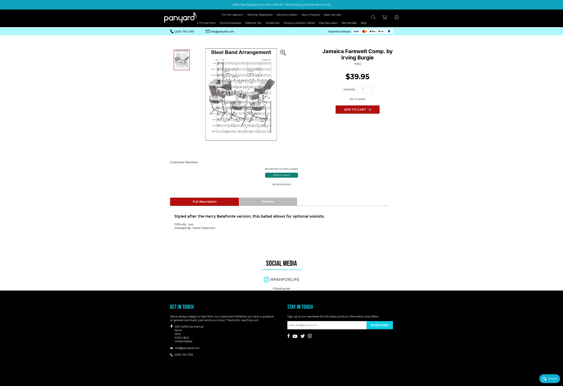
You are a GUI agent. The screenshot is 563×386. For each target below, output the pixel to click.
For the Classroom (232, 14)
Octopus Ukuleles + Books (299, 23)
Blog (363, 23)
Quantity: (349, 89)
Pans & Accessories (230, 23)
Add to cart (355, 109)
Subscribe (380, 325)
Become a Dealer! (287, 14)
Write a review (281, 175)
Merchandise (349, 23)
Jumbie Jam (272, 23)
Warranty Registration (260, 14)
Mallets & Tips (253, 23)
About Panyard (311, 14)
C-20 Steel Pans (206, 23)
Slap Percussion (328, 23)
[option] (241, 94)
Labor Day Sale (332, 14)
